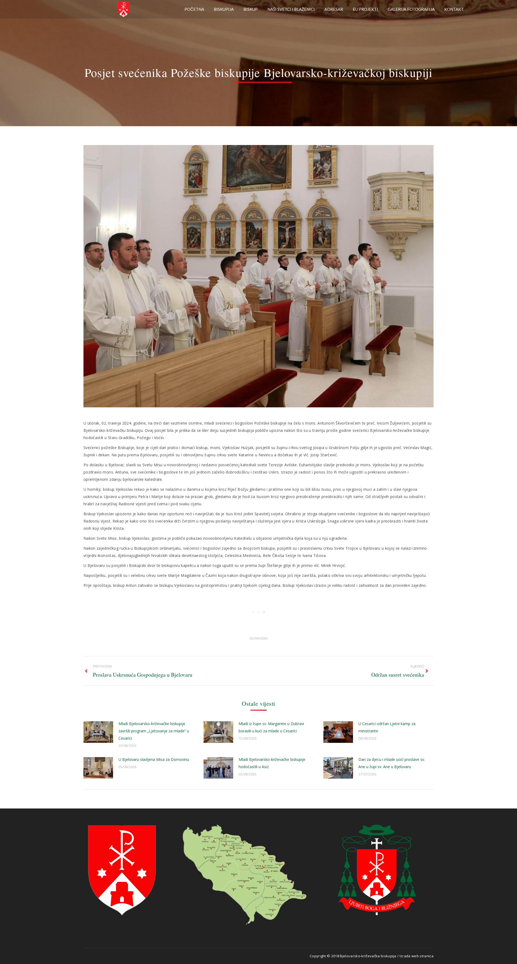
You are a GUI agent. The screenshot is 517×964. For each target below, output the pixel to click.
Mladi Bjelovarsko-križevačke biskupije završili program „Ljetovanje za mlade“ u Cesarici (153, 731)
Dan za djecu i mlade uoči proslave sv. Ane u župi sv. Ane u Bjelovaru (391, 763)
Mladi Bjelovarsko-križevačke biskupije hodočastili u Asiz (272, 763)
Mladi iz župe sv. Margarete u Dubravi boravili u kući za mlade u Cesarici (271, 727)
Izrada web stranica (417, 956)
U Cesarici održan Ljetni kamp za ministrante (386, 727)
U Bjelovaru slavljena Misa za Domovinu (153, 759)
